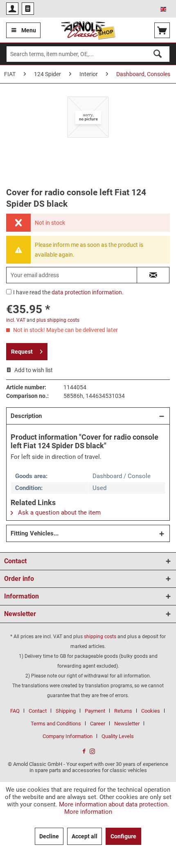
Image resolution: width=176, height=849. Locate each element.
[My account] (12, 8)
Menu (28, 30)
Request (22, 351)
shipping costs (100, 636)
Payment (95, 711)
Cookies (150, 711)
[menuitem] (12, 8)
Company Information (68, 736)
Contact (38, 711)
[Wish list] (28, 8)
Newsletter (127, 723)
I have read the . (68, 292)
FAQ (15, 711)
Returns (123, 711)
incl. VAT (15, 320)
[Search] (157, 54)
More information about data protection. (114, 804)
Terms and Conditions (56, 723)
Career (97, 723)
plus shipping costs (57, 320)
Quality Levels (118, 736)
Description (26, 416)
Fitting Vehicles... (35, 533)
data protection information (87, 292)
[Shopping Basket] (162, 30)
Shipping (66, 711)
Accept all (84, 836)
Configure (123, 836)
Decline (49, 836)
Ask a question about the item (58, 512)
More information (88, 811)
